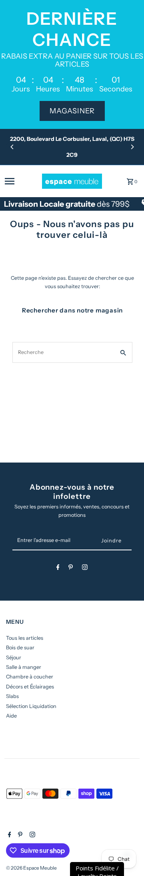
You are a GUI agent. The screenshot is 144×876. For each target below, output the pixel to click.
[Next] (132, 147)
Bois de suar (20, 648)
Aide (11, 716)
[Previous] (12, 147)
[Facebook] (58, 568)
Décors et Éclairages (30, 687)
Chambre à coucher (29, 677)
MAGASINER (72, 111)
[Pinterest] (70, 568)
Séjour (13, 657)
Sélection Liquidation (31, 706)
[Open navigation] (21, 181)
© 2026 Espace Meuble (31, 868)
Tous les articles (24, 638)
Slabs (12, 696)
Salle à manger (23, 667)
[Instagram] (85, 568)
